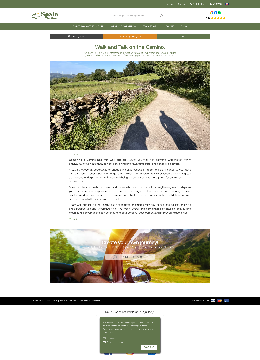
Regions (169, 26)
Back (74, 219)
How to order (37, 300)
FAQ (183, 36)
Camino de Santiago (123, 26)
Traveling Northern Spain (88, 26)
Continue (149, 347)
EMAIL (204, 4)
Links (54, 300)
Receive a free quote (132, 257)
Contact (181, 4)
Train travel (150, 26)
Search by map (76, 36)
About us (169, 4)
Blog (184, 26)
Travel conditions (68, 300)
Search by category (130, 36)
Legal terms (84, 300)
